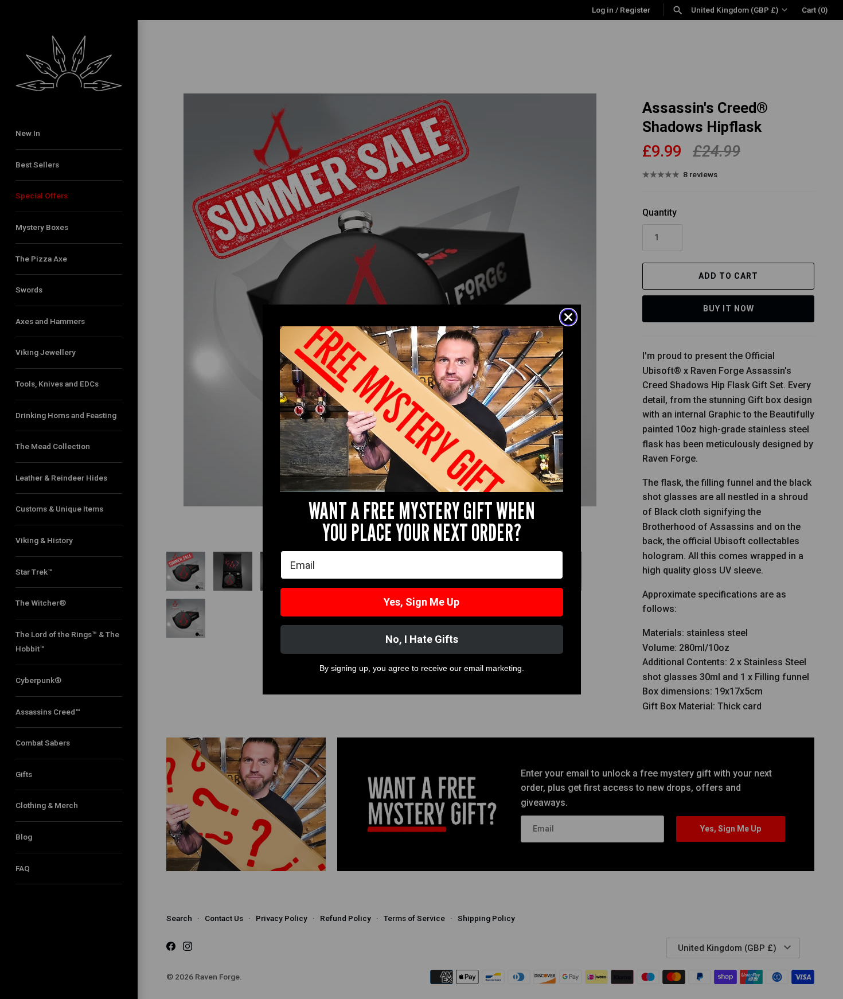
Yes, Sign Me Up (421, 602)
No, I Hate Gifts (421, 639)
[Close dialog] (568, 317)
